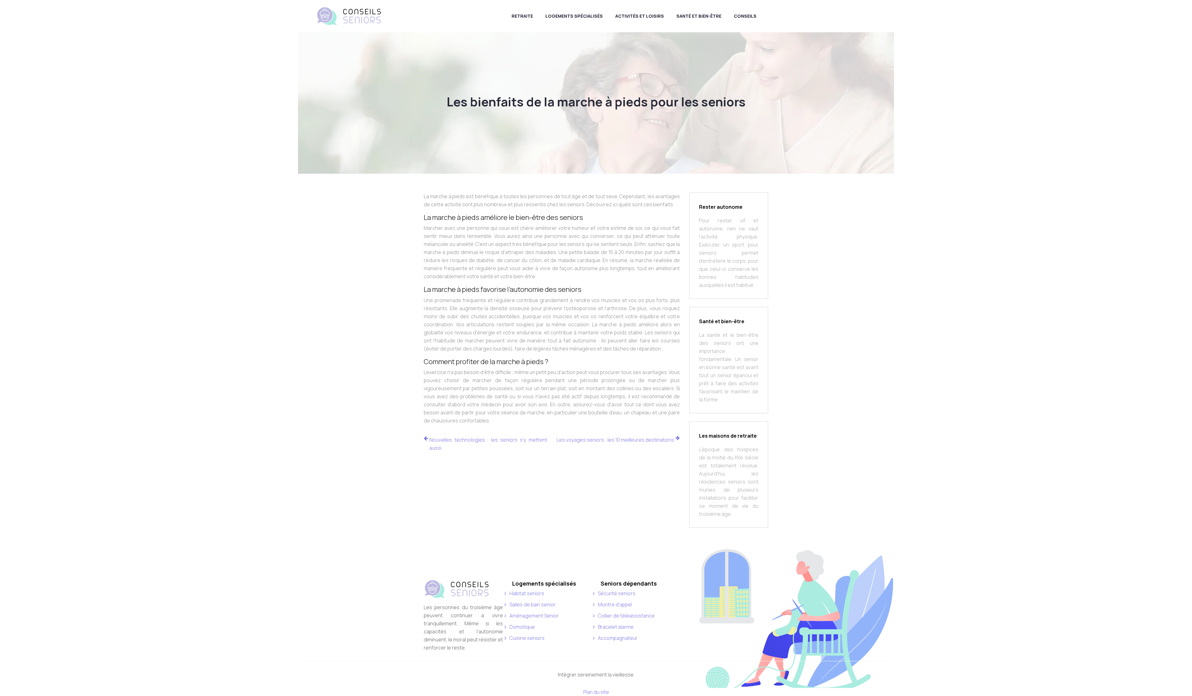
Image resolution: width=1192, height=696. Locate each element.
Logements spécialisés (574, 16)
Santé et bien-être (698, 16)
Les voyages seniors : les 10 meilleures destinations (615, 439)
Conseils (745, 16)
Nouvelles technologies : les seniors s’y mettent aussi (488, 443)
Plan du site (596, 692)
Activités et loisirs (639, 16)
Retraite (522, 16)
